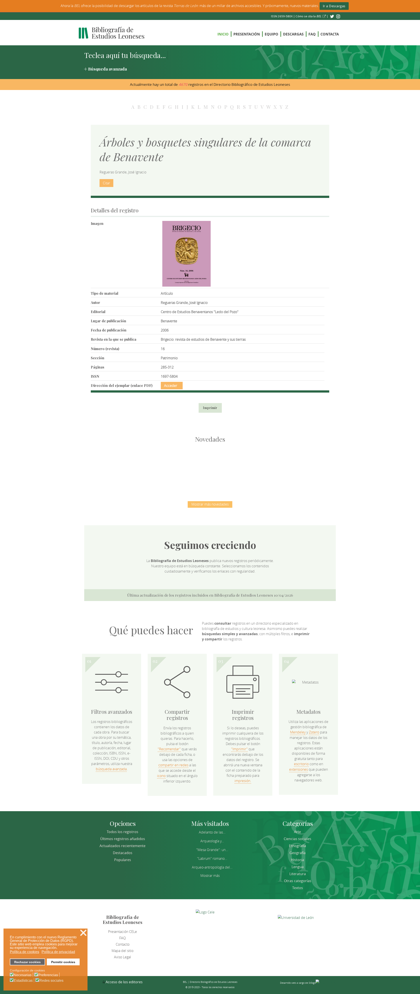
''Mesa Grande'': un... (212, 849)
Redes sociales (51, 980)
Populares (122, 859)
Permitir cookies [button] (63, 962)
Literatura (297, 873)
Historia (297, 859)
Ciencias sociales (297, 838)
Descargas (293, 34)
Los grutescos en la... (164, 467)
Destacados (122, 852)
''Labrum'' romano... (212, 858)
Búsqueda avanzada (107, 69)
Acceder (170, 385)
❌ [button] (83, 933)
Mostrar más (210, 875)
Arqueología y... (212, 841)
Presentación (246, 34)
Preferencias (48, 975)
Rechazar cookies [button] (27, 962)
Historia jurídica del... (210, 467)
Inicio (223, 34)
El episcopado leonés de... (118, 467)
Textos (297, 887)
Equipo (271, 34)
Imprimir (210, 408)
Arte (297, 831)
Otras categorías (297, 880)
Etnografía (297, 845)
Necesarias (23, 975)
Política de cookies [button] (24, 952)
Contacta (329, 34)
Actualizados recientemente (122, 845)
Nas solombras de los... (256, 467)
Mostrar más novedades (210, 504)
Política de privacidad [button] (58, 952)
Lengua (298, 866)
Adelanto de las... (212, 832)
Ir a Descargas (334, 6)
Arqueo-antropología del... (212, 867)
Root (125, 475)
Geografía (297, 852)
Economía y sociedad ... (302, 467)
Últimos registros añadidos (122, 838)
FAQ (312, 34)
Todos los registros (122, 831)
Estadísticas (23, 980)
